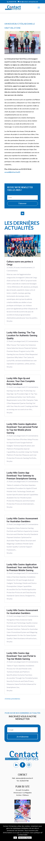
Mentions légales (25, 838)
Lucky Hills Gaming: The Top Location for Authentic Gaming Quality (22, 335)
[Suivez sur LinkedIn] (22, 213)
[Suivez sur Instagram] (29, 765)
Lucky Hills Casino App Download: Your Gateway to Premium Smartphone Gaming (21, 475)
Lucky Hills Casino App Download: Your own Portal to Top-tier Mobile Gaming (21, 656)
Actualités (25, 790)
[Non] (42, 832)
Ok (15, 838)
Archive (19, 795)
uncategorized (19, 341)
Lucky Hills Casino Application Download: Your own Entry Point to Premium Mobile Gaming (22, 567)
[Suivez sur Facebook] (22, 765)
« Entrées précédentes (12, 699)
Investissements (26, 267)
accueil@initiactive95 (12, 172)
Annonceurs (18, 793)
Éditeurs (26, 795)
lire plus (9, 321)
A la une (17, 267)
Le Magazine (27, 793)
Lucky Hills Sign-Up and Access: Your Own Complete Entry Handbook (21, 381)
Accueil (18, 790)
